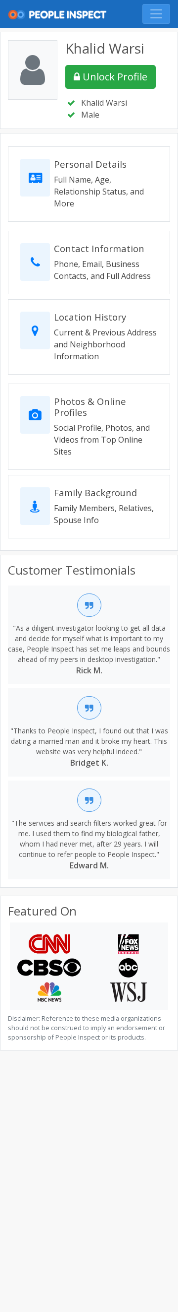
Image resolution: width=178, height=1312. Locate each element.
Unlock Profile (113, 76)
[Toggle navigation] (156, 14)
